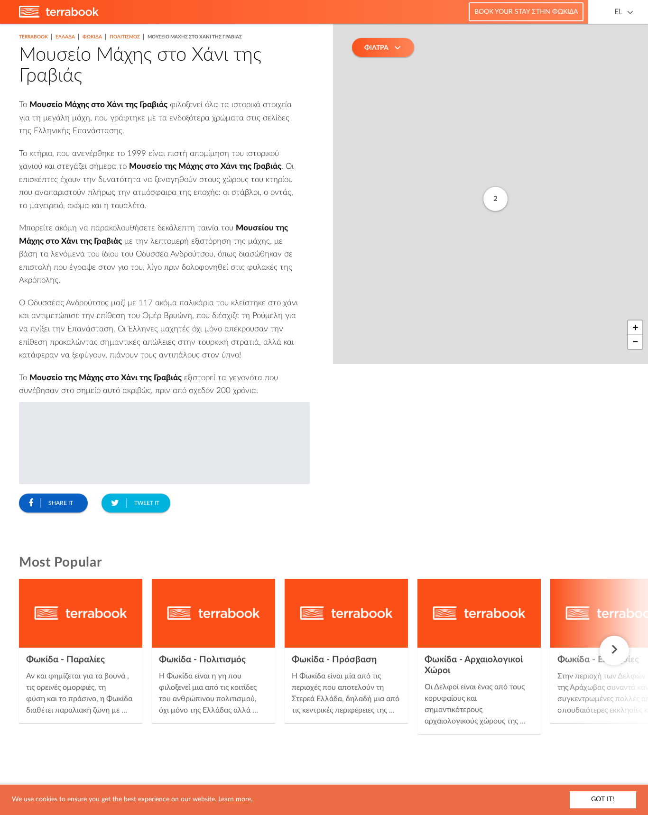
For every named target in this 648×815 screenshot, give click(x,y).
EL (618, 12)
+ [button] (635, 327)
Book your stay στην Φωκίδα (526, 12)
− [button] (635, 342)
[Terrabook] (59, 15)
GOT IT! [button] (602, 799)
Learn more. (235, 799)
